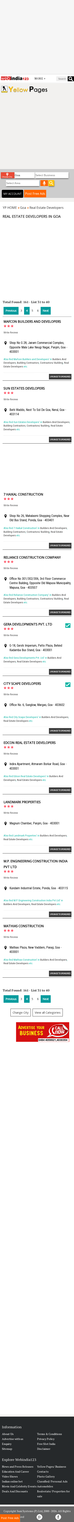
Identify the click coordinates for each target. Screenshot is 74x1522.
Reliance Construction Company (32, 557)
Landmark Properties (22, 802)
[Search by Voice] (44, 183)
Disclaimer (43, 1449)
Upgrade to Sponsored (60, 376)
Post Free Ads (35, 193)
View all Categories (48, 1012)
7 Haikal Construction (23, 494)
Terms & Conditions (49, 1434)
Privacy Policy (45, 1439)
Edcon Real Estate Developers (30, 743)
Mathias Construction (24, 926)
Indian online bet (12, 1481)
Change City (21, 1012)
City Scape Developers (22, 683)
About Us (8, 1434)
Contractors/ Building (51, 362)
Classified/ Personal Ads (52, 1481)
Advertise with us (12, 1439)
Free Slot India (46, 1444)
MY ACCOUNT (12, 194)
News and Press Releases (17, 1466)
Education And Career (15, 1471)
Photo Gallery (46, 1476)
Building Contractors (28, 362)
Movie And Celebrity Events (19, 1486)
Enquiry (6, 1444)
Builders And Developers (56, 422)
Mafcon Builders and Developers (32, 321)
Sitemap (7, 1449)
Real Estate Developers (29, 661)
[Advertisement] (37, 37)
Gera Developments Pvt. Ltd (28, 624)
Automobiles (45, 1486)
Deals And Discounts (15, 1491)
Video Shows (10, 1476)
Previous (11, 310)
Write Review (11, 332)
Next (46, 310)
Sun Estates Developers (24, 388)
